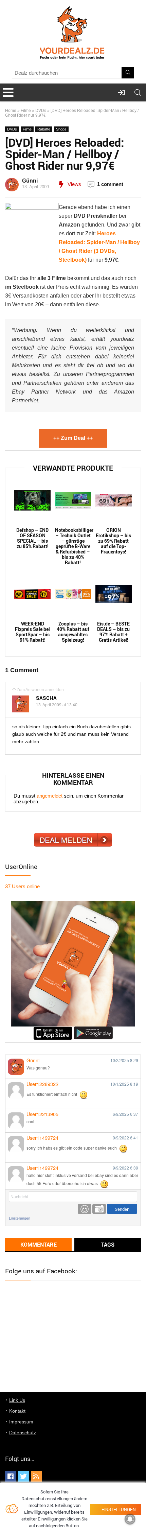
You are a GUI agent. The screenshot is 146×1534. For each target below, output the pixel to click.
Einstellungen (19, 1218)
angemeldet (49, 796)
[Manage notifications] (130, 1519)
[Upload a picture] (99, 1209)
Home (10, 110)
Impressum (21, 1421)
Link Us (17, 1400)
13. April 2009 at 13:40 (56, 705)
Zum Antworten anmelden (40, 689)
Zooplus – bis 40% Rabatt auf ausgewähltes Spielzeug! (73, 632)
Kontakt (17, 1411)
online (22, 886)
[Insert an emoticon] (84, 1209)
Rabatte (43, 129)
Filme (26, 110)
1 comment (110, 184)
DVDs (40, 110)
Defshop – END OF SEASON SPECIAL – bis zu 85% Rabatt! (32, 538)
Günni (30, 181)
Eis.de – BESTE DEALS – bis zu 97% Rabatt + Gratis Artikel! (113, 632)
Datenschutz (22, 1432)
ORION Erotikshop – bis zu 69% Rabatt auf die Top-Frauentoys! (113, 540)
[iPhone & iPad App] (52, 1029)
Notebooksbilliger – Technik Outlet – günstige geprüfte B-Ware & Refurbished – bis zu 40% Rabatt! (73, 546)
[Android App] (93, 1029)
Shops (61, 129)
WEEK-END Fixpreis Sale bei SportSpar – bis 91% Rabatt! (32, 632)
